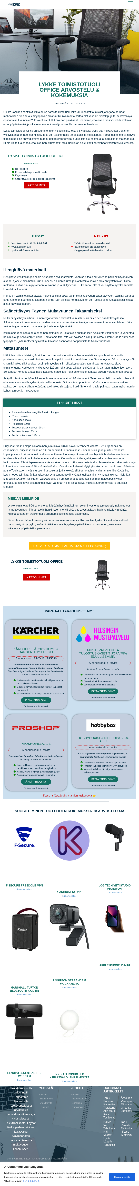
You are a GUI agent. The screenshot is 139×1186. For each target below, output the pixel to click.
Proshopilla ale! (36, 743)
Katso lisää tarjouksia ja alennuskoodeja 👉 (69, 795)
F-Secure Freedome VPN (24, 885)
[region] (69, 1174)
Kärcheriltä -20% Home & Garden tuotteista (36, 650)
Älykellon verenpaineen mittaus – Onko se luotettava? (129, 1105)
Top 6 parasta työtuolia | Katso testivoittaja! (128, 1129)
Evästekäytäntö (31, 1181)
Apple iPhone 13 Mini (114, 965)
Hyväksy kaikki (122, 1177)
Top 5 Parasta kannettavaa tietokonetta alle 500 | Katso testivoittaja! (111, 1108)
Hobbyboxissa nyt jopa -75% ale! (103, 739)
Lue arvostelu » (24, 889)
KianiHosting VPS (69, 892)
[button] (130, 4)
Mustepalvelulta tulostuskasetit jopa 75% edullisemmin (103, 653)
